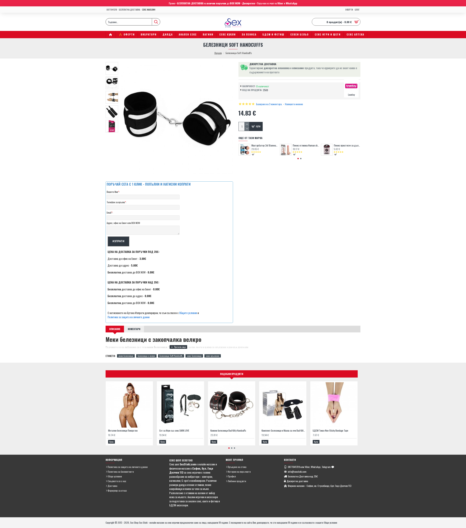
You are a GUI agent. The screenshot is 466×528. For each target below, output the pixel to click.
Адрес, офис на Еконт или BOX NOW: (123, 223)
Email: (110, 212)
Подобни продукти (231, 374)
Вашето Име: (113, 192)
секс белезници (194, 355)
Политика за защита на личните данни (128, 317)
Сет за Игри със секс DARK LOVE (174, 430)
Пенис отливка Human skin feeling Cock (306, 145)
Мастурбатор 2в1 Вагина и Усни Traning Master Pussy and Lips (264, 145)
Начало (218, 53)
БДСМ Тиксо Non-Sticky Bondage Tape (330, 430)
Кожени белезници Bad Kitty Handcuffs (228, 430)
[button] (298, 158)
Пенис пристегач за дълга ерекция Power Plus (347, 145)
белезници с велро (146, 355)
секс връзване (212, 355)
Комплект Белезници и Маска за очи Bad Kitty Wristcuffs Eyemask (283, 430)
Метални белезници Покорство (123, 430)
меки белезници (126, 355)
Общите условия (188, 313)
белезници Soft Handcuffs (171, 355)
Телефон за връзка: (116, 202)
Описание (114, 329)
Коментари (134, 329)
